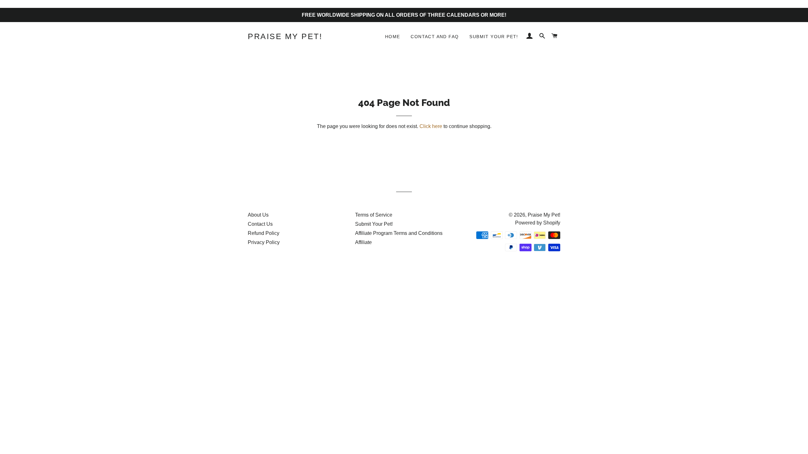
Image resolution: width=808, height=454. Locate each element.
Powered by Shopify (537, 222)
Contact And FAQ (435, 36)
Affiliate (363, 242)
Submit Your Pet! (493, 36)
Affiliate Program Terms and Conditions (399, 233)
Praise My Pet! (285, 36)
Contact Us (260, 224)
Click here (430, 126)
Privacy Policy (264, 242)
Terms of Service (373, 215)
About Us (258, 215)
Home (392, 36)
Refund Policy (263, 233)
